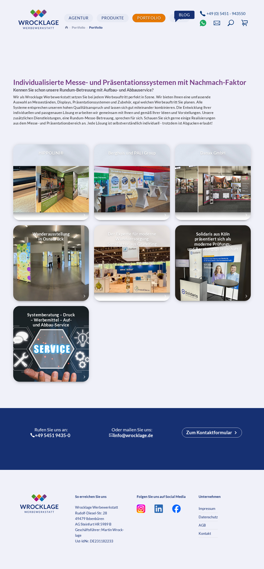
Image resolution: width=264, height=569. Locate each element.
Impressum (207, 508)
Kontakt (205, 533)
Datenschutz (208, 517)
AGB (202, 525)
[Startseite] (66, 27)
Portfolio (78, 27)
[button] (230, 23)
